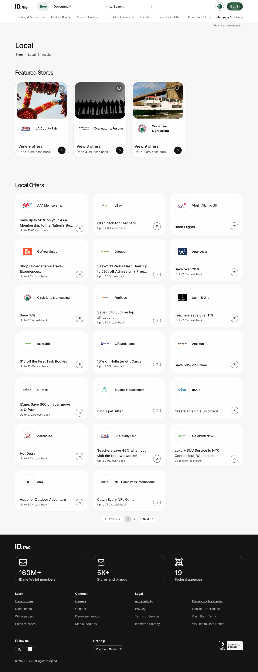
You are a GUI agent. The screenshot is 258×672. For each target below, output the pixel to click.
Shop (43, 6)
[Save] (61, 88)
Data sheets (23, 609)
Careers (80, 601)
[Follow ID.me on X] (19, 649)
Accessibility (144, 601)
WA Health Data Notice (208, 624)
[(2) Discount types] (220, 6)
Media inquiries (86, 624)
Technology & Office (169, 17)
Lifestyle (145, 17)
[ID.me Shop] (23, 6)
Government (62, 6)
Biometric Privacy (147, 624)
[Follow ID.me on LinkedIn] (30, 649)
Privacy (140, 609)
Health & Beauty (60, 17)
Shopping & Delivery (229, 17)
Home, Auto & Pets (199, 17)
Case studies (24, 601)
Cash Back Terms (204, 616)
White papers (24, 616)
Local (32, 54)
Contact (80, 609)
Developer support (88, 616)
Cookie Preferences (206, 609)
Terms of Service (147, 616)
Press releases (25, 624)
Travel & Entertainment (120, 17)
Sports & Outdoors (88, 17)
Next (146, 519)
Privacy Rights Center (207, 601)
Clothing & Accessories (30, 17)
